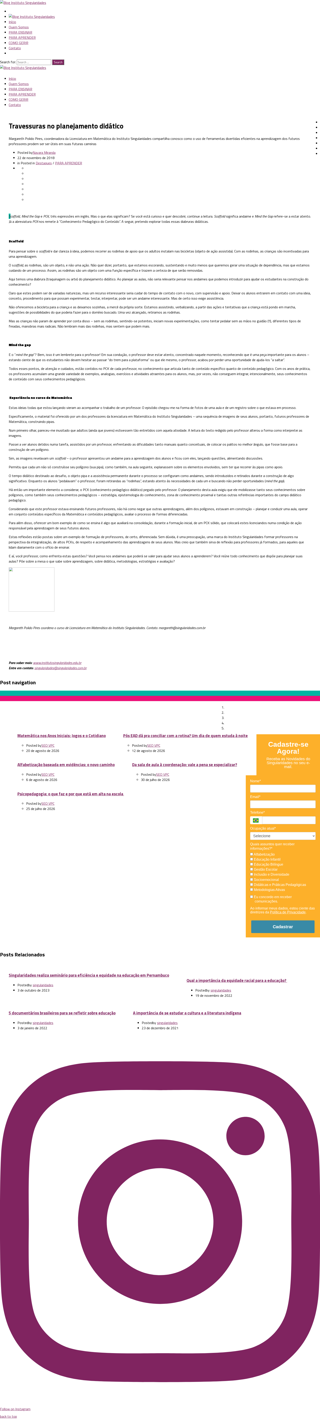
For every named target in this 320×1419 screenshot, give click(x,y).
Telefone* (257, 812)
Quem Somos (19, 27)
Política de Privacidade (288, 912)
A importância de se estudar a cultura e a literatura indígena (187, 1013)
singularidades (43, 985)
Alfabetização (264, 854)
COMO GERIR (18, 42)
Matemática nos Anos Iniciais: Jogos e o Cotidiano (61, 736)
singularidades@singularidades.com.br (60, 668)
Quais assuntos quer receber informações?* (272, 846)
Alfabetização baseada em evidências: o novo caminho (66, 765)
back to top (8, 1416)
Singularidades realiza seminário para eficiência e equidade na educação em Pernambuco (89, 975)
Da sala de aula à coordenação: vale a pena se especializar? (184, 765)
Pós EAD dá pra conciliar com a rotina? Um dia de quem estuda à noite (185, 736)
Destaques (44, 163)
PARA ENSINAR (20, 32)
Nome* (255, 781)
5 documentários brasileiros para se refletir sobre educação (62, 1013)
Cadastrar (283, 926)
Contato (15, 48)
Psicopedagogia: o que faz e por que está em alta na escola (70, 794)
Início (12, 21)
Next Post (145, 708)
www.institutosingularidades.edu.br (57, 662)
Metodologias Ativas (269, 890)
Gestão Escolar (265, 869)
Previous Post (21, 703)
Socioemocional (266, 880)
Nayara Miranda (44, 152)
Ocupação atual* (263, 828)
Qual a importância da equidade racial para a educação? (237, 980)
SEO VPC (47, 745)
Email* (255, 797)
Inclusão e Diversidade (271, 874)
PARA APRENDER (22, 37)
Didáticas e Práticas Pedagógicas (279, 885)
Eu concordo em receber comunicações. (272, 899)
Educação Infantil (267, 859)
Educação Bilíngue (268, 864)
